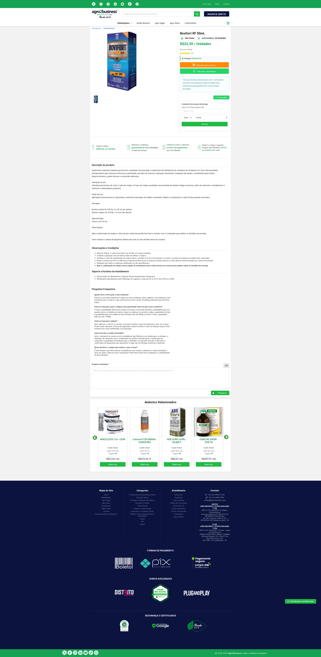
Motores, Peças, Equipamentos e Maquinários (142, 515)
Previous (95, 438)
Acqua (142, 519)
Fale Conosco (179, 517)
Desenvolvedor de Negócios (106, 514)
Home (106, 495)
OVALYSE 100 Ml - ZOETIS (209, 441)
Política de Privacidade (178, 503)
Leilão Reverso (143, 23)
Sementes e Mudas (142, 503)
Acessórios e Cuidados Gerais (142, 511)
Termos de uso (178, 506)
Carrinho (106, 511)
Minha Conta (106, 508)
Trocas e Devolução (178, 511)
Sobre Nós (179, 495)
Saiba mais (112, 464)
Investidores (190, 23)
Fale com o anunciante (206, 71)
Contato (226, 4)
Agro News (175, 23)
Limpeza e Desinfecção (142, 508)
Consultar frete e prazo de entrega (195, 104)
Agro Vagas (160, 23)
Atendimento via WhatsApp (301, 601)
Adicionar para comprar (206, 65)
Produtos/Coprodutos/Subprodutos (142, 495)
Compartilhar (222, 97)
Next (224, 438)
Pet (142, 521)
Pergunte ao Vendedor (100, 364)
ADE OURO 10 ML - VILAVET (176, 441)
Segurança (179, 497)
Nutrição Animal (142, 497)
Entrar (217, 4)
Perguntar (222, 393)
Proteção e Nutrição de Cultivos (142, 500)
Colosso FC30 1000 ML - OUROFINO (145, 441)
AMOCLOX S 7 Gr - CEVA (112, 439)
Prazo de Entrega (178, 508)
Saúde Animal (113, 448)
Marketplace (106, 497)
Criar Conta (207, 4)
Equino (142, 524)
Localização (178, 514)
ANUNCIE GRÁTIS (216, 14)
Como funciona (178, 500)
